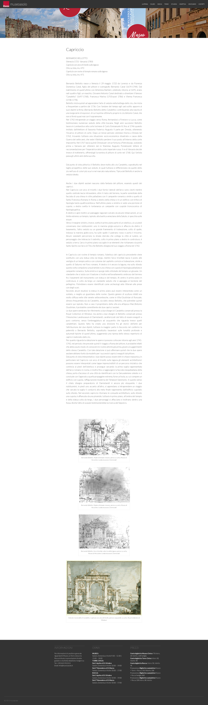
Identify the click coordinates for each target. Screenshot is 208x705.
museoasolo (18, 4)
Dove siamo (192, 4)
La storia (145, 4)
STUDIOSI (174, 4)
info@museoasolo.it (66, 666)
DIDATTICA (182, 4)
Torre (166, 4)
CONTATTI (202, 4)
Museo (152, 4)
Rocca (160, 4)
